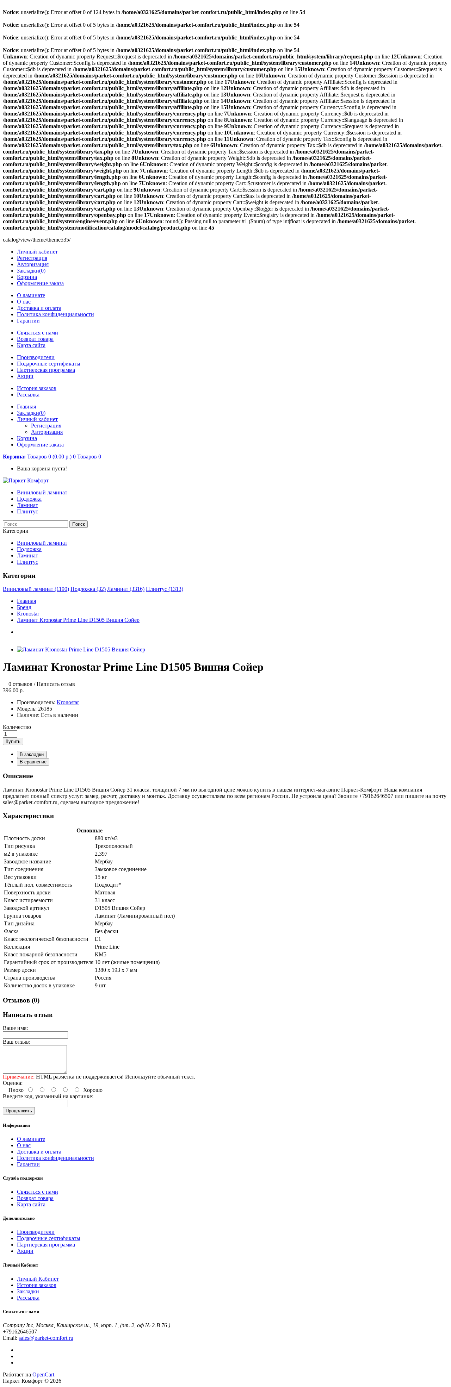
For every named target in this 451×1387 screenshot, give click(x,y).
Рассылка (28, 395)
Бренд (24, 607)
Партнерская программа (46, 370)
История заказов (36, 388)
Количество (17, 727)
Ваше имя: (15, 1028)
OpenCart (43, 1374)
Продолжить (19, 1110)
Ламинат (27, 505)
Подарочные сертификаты (48, 364)
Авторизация (33, 264)
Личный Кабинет (38, 1279)
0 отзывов (20, 684)
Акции (25, 376)
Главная (26, 601)
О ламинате (31, 295)
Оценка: (13, 1083)
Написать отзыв (56, 684)
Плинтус (27, 511)
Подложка (29, 499)
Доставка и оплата (39, 308)
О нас (24, 302)
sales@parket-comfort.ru (46, 1338)
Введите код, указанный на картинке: (48, 1096)
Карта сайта (31, 345)
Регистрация (32, 258)
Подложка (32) (88, 589)
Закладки (28, 1291)
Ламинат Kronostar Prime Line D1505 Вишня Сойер (78, 620)
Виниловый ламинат (42, 492)
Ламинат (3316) (125, 589)
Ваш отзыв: (16, 1042)
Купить (13, 741)
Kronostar (28, 614)
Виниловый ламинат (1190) (36, 589)
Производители (36, 357)
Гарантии (28, 321)
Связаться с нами (37, 333)
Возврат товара (35, 339)
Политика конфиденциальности (55, 314)
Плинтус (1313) (164, 589)
